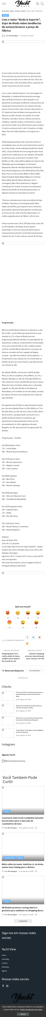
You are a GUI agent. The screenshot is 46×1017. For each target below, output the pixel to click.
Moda (5, 15)
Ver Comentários (35, 671)
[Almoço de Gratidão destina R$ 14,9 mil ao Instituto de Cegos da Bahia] (8, 708)
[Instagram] (7, 986)
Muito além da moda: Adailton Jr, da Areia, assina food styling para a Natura (23, 866)
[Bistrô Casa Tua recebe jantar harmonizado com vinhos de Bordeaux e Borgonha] (8, 720)
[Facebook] (27, 637)
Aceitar (23, 1014)
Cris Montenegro (12, 35)
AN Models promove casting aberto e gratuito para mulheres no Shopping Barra (22, 909)
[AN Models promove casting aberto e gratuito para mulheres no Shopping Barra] (23, 890)
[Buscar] (41, 3)
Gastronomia (10, 858)
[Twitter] (33, 637)
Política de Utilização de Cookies (31, 1010)
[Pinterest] (39, 637)
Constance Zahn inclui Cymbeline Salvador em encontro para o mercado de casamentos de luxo (23, 820)
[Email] (27, 643)
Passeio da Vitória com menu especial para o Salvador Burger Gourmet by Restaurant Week (29, 694)
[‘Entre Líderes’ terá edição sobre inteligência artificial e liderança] (8, 733)
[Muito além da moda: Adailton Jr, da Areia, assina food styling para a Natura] (23, 846)
